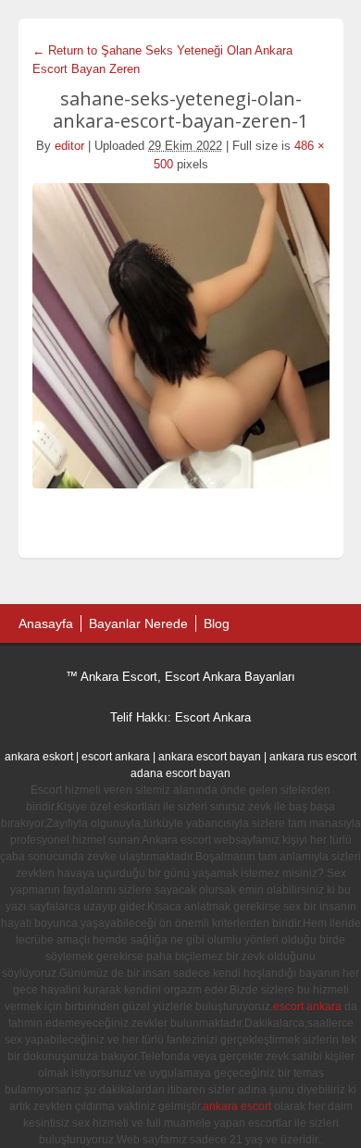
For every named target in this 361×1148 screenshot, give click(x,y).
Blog (217, 623)
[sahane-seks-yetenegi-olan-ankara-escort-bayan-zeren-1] (181, 335)
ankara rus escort (312, 756)
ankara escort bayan (209, 756)
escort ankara (115, 756)
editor (69, 146)
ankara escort (237, 1106)
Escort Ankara (213, 717)
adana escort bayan (180, 773)
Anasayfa (46, 623)
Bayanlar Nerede (138, 623)
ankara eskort (39, 756)
